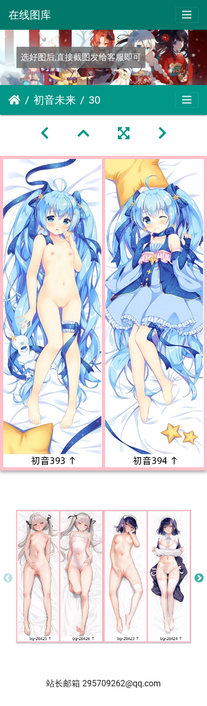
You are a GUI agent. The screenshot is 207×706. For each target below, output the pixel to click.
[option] (60, 576)
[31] (162, 133)
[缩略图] (85, 133)
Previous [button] (8, 578)
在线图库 (29, 15)
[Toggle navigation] (187, 15)
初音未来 (54, 100)
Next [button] (199, 578)
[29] (46, 133)
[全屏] (125, 133)
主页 (14, 100)
